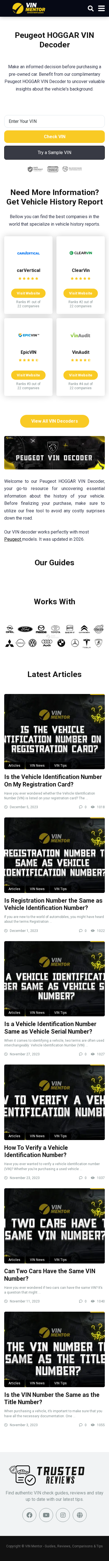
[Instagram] (63, 1515)
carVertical (28, 270)
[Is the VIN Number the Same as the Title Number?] (54, 1349)
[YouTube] (46, 1515)
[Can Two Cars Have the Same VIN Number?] (54, 1225)
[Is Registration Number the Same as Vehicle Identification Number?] (54, 855)
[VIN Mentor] (29, 7)
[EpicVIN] (28, 344)
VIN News (37, 766)
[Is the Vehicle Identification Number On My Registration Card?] (54, 731)
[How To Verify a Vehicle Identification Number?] (54, 1102)
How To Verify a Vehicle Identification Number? (36, 1151)
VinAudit (80, 352)
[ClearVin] (81, 262)
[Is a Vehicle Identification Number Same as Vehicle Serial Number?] (54, 978)
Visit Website (28, 293)
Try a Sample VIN (54, 152)
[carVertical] (28, 262)
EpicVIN (28, 352)
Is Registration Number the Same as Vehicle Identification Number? (53, 904)
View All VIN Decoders (54, 421)
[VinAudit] (81, 344)
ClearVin (81, 270)
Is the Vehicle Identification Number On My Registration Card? (53, 780)
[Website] (80, 1515)
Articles (14, 766)
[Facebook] (29, 1515)
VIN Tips (60, 766)
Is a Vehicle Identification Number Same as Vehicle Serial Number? (50, 1028)
